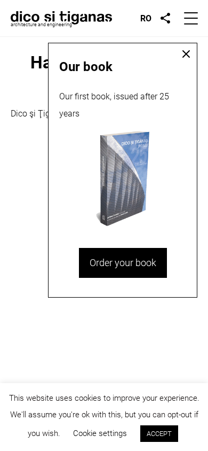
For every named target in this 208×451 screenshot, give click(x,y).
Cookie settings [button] (100, 433)
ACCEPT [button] (159, 434)
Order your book (123, 262)
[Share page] (165, 18)
